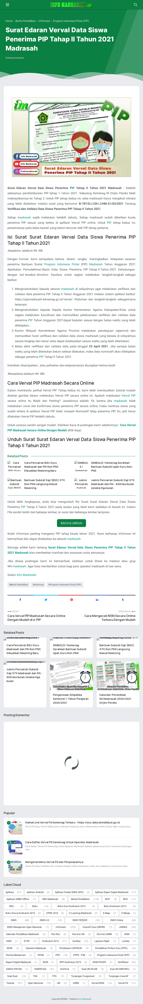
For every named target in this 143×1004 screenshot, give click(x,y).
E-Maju (106, 913)
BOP (107, 899)
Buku (35, 906)
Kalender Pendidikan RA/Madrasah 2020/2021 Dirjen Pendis (115, 698)
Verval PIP (129, 395)
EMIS (14, 920)
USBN (76, 983)
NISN (9, 948)
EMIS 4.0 (44, 920)
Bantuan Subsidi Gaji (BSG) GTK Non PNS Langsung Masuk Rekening (44, 484)
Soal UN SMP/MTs (119, 969)
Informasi (39, 584)
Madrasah (96, 264)
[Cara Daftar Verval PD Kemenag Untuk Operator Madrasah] (15, 847)
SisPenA (64, 969)
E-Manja (125, 913)
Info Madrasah (26, 575)
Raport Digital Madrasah (18, 962)
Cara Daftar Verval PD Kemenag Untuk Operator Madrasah (62, 842)
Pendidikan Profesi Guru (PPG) (111, 948)
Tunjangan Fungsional (82, 976)
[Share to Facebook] (20, 599)
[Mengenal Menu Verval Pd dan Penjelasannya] (15, 867)
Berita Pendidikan (19, 584)
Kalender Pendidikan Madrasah (22, 934)
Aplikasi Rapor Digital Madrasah (111, 892)
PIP (72, 188)
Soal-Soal (12, 976)
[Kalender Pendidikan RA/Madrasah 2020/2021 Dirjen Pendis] (118, 675)
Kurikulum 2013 (50, 941)
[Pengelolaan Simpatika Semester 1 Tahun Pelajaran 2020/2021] (71, 675)
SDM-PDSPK (99, 962)
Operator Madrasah (36, 948)
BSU (11, 906)
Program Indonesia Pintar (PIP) (65, 584)
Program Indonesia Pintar (62, 264)
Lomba (125, 941)
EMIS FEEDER (80, 920)
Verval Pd (123, 983)
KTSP (27, 941)
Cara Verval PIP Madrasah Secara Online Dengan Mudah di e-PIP (36, 618)
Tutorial (10, 983)
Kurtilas (77, 941)
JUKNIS (123, 927)
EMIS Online (116, 920)
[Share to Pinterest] (71, 599)
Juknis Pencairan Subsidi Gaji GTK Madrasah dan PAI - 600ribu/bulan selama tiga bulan (113, 484)
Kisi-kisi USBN (104, 934)
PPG (57, 955)
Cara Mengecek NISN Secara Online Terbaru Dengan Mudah (110, 618)
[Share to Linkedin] (97, 599)
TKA (35, 976)
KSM (8, 941)
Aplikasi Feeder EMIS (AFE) (69, 892)
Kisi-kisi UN (78, 934)
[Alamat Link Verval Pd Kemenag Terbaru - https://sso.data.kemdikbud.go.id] (15, 828)
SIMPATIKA (40, 969)
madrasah (67, 289)
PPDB (41, 955)
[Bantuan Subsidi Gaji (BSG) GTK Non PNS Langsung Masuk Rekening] (14, 483)
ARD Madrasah (50, 899)
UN (58, 983)
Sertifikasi (123, 962)
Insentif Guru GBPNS (94, 927)
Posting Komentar (15, 58)
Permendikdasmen (16, 955)
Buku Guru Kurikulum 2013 (71, 906)
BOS (125, 899)
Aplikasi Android (35, 892)
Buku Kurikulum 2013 (115, 906)
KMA (126, 934)
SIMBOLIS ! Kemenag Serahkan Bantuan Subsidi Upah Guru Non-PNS (112, 466)
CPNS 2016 (52, 913)
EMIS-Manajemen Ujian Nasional (24, 927)
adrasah (25, 217)
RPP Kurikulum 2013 (70, 962)
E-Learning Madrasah (80, 913)
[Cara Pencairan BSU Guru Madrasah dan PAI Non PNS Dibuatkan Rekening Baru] (14, 466)
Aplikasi (10, 892)
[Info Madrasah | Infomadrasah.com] (72, 4)
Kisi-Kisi (55, 934)
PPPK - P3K (79, 955)
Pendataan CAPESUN (70, 948)
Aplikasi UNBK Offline (18, 899)
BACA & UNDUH (71, 523)
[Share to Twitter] (46, 599)
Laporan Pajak (101, 941)
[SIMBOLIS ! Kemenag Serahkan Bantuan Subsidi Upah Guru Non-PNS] (81, 466)
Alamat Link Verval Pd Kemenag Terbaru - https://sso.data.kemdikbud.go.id (72, 822)
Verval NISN (97, 983)
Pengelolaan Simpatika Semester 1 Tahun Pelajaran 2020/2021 (71, 698)
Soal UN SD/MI (89, 969)
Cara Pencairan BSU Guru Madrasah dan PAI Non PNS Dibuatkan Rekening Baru (41, 466)
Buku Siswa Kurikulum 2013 (20, 913)
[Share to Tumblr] (123, 599)
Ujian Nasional (35, 983)
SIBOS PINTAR (14, 969)
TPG (54, 976)
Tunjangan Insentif (118, 976)
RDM (45, 962)
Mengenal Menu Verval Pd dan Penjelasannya (54, 862)
